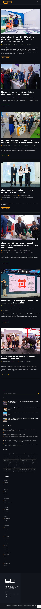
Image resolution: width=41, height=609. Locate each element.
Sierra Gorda (31, 467)
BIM (24, 453)
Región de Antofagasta (18, 467)
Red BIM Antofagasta (8, 467)
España (21, 458)
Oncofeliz (35, 462)
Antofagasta (4, 197)
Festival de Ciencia (34, 458)
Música (21, 462)
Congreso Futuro (32, 455)
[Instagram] (14, 594)
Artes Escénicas (19, 453)
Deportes (6, 507)
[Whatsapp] (10, 594)
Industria (5, 529)
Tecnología (33, 469)
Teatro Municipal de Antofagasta (22, 469)
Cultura (8, 458)
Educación (6, 511)
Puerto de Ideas (12, 464)
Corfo (5, 458)
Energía (8, 308)
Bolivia (28, 453)
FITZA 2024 (33, 460)
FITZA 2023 (27, 460)
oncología (6, 464)
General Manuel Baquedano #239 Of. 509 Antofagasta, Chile (12, 587)
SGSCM (17, 252)
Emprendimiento (15, 458)
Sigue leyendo (5, 57)
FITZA (18, 460)
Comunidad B (19, 455)
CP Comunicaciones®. (20, 605)
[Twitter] (6, 597)
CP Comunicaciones (6, 44)
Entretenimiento (7, 518)
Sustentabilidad (32, 308)
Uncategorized (7, 563)
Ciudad (5, 496)
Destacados (21, 195)
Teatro (13, 469)
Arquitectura (12, 453)
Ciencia (5, 493)
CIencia (14, 455)
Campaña (6, 455)
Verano (5, 565)
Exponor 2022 (25, 97)
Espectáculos (6, 520)
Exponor (21, 44)
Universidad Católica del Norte (15, 471)
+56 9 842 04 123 (9, 588)
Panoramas (6, 547)
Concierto (26, 455)
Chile (10, 455)
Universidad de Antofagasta (28, 471)
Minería (29, 195)
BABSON (5, 484)
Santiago (26, 467)
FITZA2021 (22, 460)
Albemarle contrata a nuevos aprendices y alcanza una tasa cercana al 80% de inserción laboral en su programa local (23, 419)
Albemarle (6, 480)
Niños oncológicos (28, 462)
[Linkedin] (6, 594)
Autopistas (6, 482)
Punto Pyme (6, 554)
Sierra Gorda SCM (19, 197)
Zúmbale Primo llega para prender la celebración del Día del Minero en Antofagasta (22, 412)
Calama (36, 453)
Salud (5, 558)
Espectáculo (26, 458)
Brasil (32, 453)
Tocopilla (5, 471)
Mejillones (12, 462)
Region (5, 556)
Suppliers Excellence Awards (28, 197)
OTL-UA (5, 545)
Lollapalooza (6, 536)
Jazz (5, 532)
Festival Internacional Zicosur (9, 460)
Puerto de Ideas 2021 (21, 464)
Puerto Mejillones (30, 464)
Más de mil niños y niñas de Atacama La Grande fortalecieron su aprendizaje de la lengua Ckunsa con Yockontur (23, 402)
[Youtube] (10, 597)
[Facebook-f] (18, 594)
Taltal (5, 561)
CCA (5, 491)
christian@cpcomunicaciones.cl (10, 584)
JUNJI (5, 534)
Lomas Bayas (6, 462)
